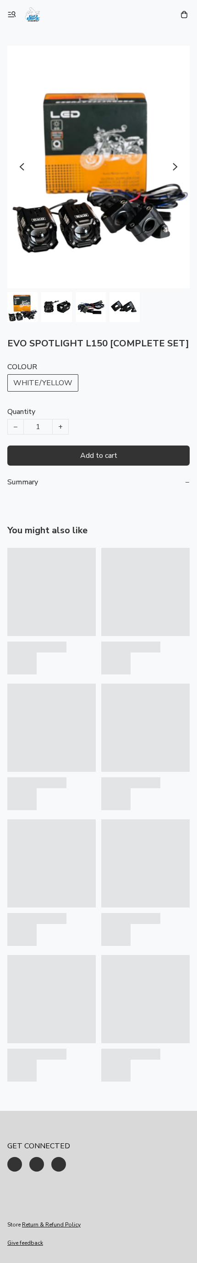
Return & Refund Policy (51, 1224)
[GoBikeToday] (32, 14)
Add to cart (98, 456)
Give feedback (25, 1243)
